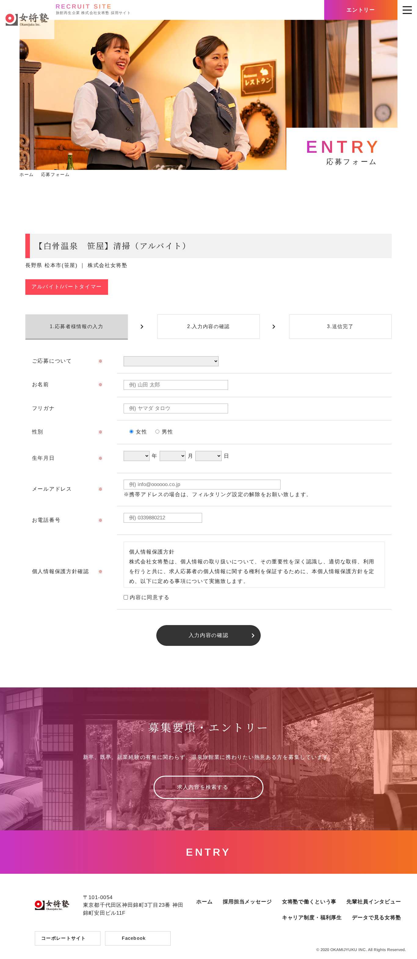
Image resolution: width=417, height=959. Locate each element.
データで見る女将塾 (376, 918)
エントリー (360, 10)
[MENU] (407, 10)
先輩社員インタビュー (373, 902)
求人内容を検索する (202, 787)
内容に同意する (150, 597)
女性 (141, 432)
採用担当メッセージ (247, 902)
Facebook (134, 938)
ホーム (204, 902)
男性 (167, 432)
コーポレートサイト (63, 938)
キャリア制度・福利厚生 (312, 918)
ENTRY (208, 852)
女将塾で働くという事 (309, 902)
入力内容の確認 (209, 635)
